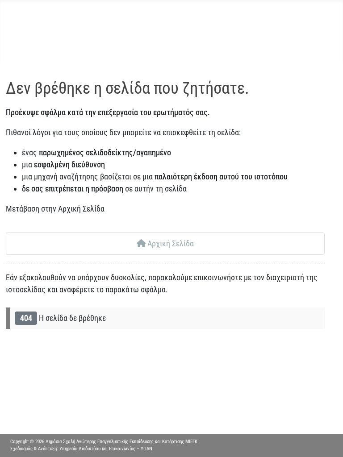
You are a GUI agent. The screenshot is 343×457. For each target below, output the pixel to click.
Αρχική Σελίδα (170, 243)
